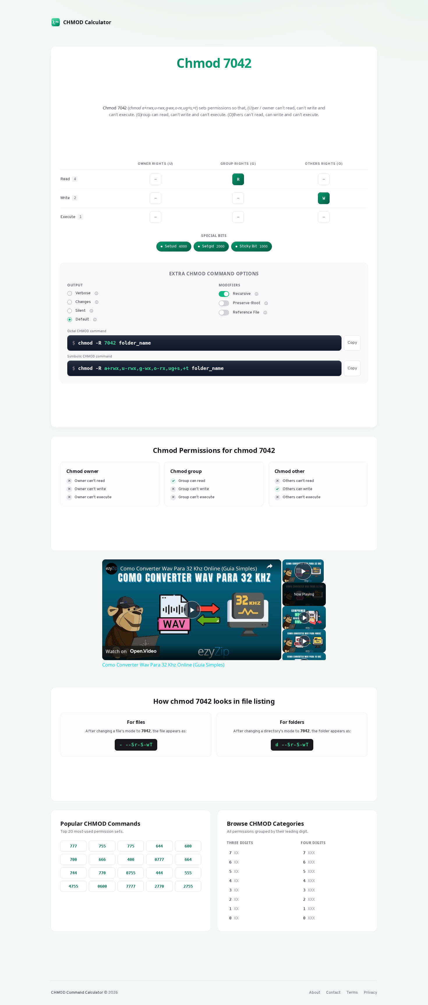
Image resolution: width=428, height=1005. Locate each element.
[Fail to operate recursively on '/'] (266, 303)
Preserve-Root (246, 303)
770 (102, 873)
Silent (80, 311)
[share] (269, 566)
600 (188, 846)
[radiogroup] (138, 306)
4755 (73, 886)
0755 (130, 873)
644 (159, 846)
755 (102, 846)
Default (82, 320)
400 (130, 859)
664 (188, 859)
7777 (130, 886)
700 (73, 859)
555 (188, 873)
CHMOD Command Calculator (77, 992)
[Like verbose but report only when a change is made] (96, 302)
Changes (83, 302)
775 (130, 846)
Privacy (370, 992)
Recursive (242, 294)
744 (73, 873)
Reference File (246, 313)
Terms (352, 992)
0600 (102, 886)
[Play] (304, 617)
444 (159, 873)
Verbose (83, 293)
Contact (333, 992)
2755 (188, 886)
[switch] (224, 294)
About (314, 992)
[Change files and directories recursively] (256, 294)
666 (102, 859)
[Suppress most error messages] (91, 311)
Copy (352, 342)
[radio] (69, 293)
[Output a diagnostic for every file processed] (96, 293)
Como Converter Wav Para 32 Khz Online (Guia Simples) (188, 568)
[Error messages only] (95, 319)
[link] (111, 569)
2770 (159, 886)
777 (73, 846)
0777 (159, 859)
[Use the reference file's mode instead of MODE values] (265, 312)
